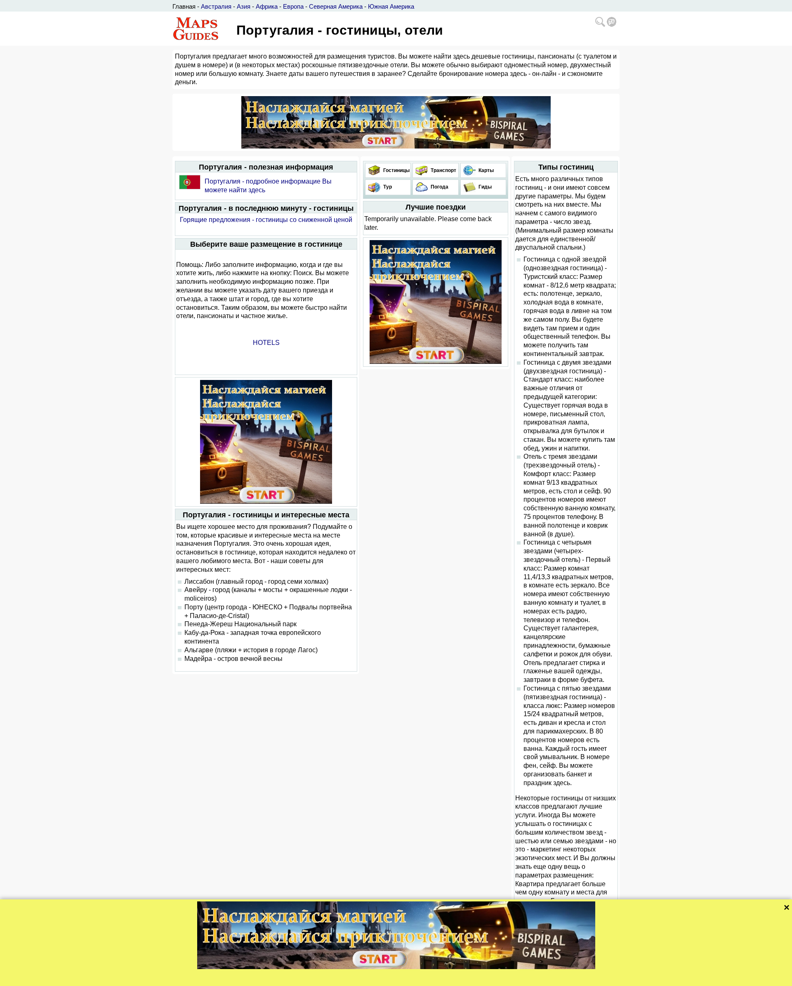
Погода (438, 187)
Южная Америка (391, 6)
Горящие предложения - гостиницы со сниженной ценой (266, 219)
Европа (293, 6)
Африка (267, 6)
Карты (485, 170)
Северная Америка (336, 6)
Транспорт (442, 170)
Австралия (216, 6)
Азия (243, 6)
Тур (387, 187)
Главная (184, 6)
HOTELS (266, 342)
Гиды (484, 187)
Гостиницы (396, 170)
